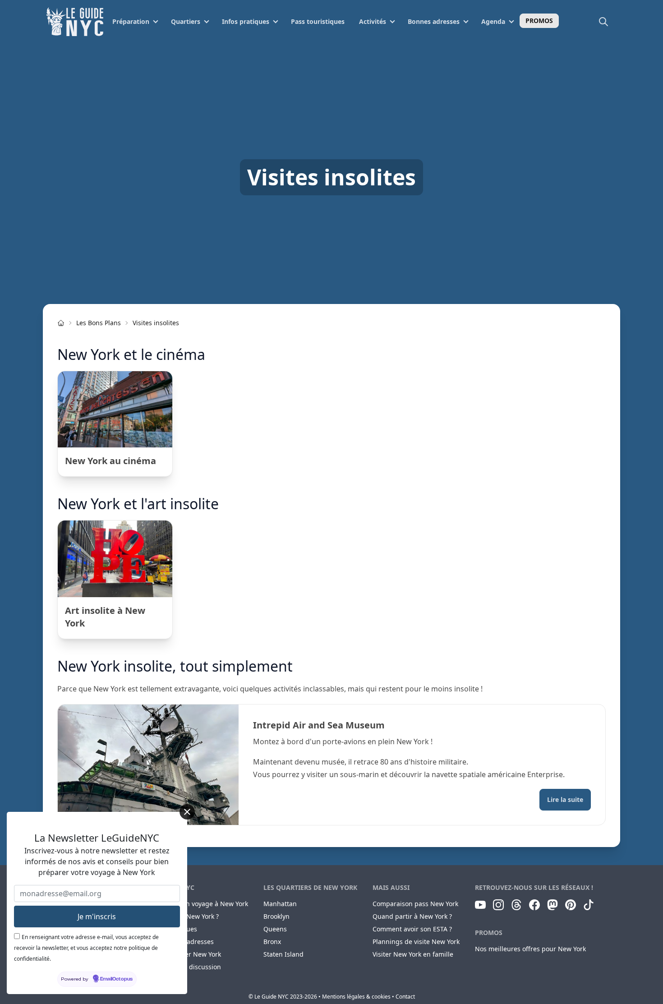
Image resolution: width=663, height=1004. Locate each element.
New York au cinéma (110, 461)
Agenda (493, 21)
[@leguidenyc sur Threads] (516, 904)
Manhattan (280, 903)
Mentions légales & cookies (356, 996)
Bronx (272, 941)
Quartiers (185, 21)
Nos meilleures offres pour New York (530, 948)
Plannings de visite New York (416, 941)
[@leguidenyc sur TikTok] (588, 904)
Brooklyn (276, 916)
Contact (405, 996)
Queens (275, 929)
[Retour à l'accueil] (74, 21)
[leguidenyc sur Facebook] (534, 904)
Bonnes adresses (434, 21)
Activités (372, 21)
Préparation (130, 21)
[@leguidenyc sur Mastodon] (552, 904)
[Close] (187, 812)
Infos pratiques (245, 21)
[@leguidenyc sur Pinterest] (570, 904)
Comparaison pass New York (415, 903)
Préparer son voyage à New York (199, 903)
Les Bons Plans (98, 322)
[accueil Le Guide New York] (60, 323)
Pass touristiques (318, 21)
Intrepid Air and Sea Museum (319, 725)
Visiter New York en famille (413, 954)
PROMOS (539, 20)
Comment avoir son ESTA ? (412, 929)
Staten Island (283, 954)
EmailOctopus (116, 979)
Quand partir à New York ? (412, 916)
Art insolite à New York (105, 616)
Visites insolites (156, 322)
